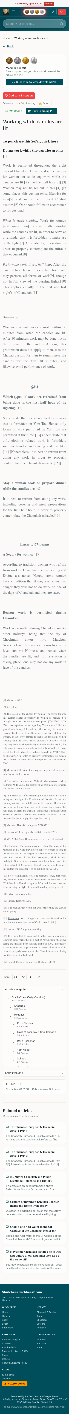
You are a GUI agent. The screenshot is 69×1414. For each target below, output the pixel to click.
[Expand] (10, 1007)
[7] (22, 243)
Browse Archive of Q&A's (15, 1351)
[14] (6, 451)
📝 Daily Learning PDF (41, 110)
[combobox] (34, 23)
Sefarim (41, 1323)
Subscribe (7, 1327)
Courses (6, 1343)
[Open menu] (13, 12)
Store (5, 1355)
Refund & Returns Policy (14, 1362)
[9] (52, 275)
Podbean (41, 1339)
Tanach (40, 1316)
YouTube (41, 1343)
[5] (11, 199)
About (5, 1320)
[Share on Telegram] (23, 977)
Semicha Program (11, 1339)
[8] (25, 254)
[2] (58, 182)
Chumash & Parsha (46, 1312)
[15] (57, 462)
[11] (36, 292)
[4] (58, 187)
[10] (63, 281)
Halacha (6, 1316)
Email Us (9, 1374)
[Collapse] (7, 998)
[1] (4, 700)
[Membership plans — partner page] (34, 12)
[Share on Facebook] (39, 977)
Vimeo (40, 1347)
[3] (64, 182)
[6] (16, 204)
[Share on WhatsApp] (15, 977)
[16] (57, 515)
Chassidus (42, 1320)
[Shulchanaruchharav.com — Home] (6, 12)
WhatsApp (15, 110)
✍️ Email (44, 103)
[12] (19, 408)
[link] (31, 38)
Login (5, 1323)
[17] (37, 554)
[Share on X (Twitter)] (31, 977)
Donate (49, 3)
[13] (38, 434)
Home (6, 38)
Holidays (41, 1327)
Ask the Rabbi (9, 1347)
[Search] (61, 23)
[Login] (53, 12)
